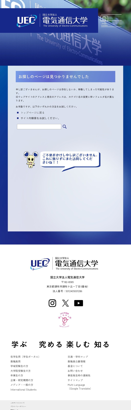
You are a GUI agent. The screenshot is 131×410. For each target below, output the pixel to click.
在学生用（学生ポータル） (25, 356)
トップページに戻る (33, 112)
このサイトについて (17, 403)
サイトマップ (75, 380)
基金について (75, 366)
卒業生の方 (16, 375)
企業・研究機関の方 (21, 380)
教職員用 (15, 361)
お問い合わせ (75, 371)
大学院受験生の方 (20, 371)
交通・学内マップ (78, 356)
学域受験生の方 (19, 366)
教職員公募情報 (76, 361)
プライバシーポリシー (18, 406)
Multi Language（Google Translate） (80, 386)
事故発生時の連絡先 (79, 375)
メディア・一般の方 (21, 385)
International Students (23, 389)
